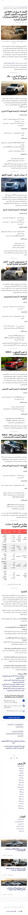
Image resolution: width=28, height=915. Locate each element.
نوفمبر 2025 (21, 780)
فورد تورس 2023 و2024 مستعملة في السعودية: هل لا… (15, 849)
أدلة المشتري (10, 724)
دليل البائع (21, 831)
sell (21, 41)
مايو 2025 (22, 794)
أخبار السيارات (20, 819)
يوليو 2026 (21, 768)
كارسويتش (24, 67)
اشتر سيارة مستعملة (14, 717)
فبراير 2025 (21, 801)
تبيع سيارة (12, 65)
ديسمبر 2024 (21, 806)
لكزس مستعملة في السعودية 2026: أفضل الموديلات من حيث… (15, 869)
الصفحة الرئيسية (23, 7)
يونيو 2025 (21, 792)
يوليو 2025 (21, 789)
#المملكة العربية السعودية (17, 731)
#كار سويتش (20, 736)
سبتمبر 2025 (21, 784)
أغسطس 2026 (20, 766)
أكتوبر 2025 (21, 782)
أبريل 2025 (21, 796)
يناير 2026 (22, 777)
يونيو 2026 (21, 770)
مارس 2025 (21, 798)
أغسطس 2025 (20, 787)
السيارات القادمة (20, 826)
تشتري (17, 65)
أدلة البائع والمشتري (19, 724)
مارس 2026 (21, 775)
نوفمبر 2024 (21, 808)
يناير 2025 (22, 803)
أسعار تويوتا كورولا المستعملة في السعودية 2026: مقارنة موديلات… (16, 888)
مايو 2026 (22, 773)
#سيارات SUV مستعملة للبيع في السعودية (14, 733)
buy (18, 41)
